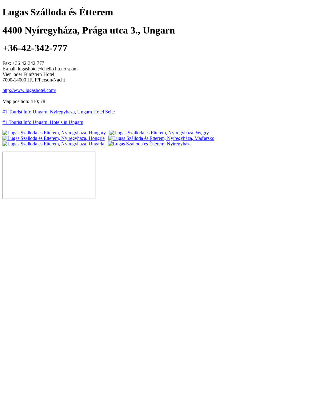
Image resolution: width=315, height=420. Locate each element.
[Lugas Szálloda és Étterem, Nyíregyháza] (150, 143)
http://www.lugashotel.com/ (29, 90)
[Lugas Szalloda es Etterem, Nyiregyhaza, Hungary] (54, 132)
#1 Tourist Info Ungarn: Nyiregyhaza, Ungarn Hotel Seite (58, 111)
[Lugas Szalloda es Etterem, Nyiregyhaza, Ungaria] (53, 143)
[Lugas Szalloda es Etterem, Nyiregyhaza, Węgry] (159, 132)
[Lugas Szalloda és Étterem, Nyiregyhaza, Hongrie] (53, 138)
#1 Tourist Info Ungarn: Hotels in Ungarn (42, 122)
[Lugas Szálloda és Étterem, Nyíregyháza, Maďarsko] (161, 138)
